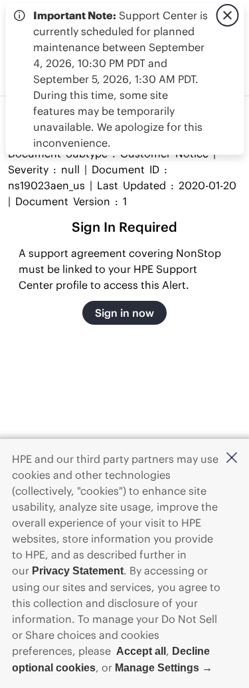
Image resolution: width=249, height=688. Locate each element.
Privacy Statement (78, 570)
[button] (231, 458)
